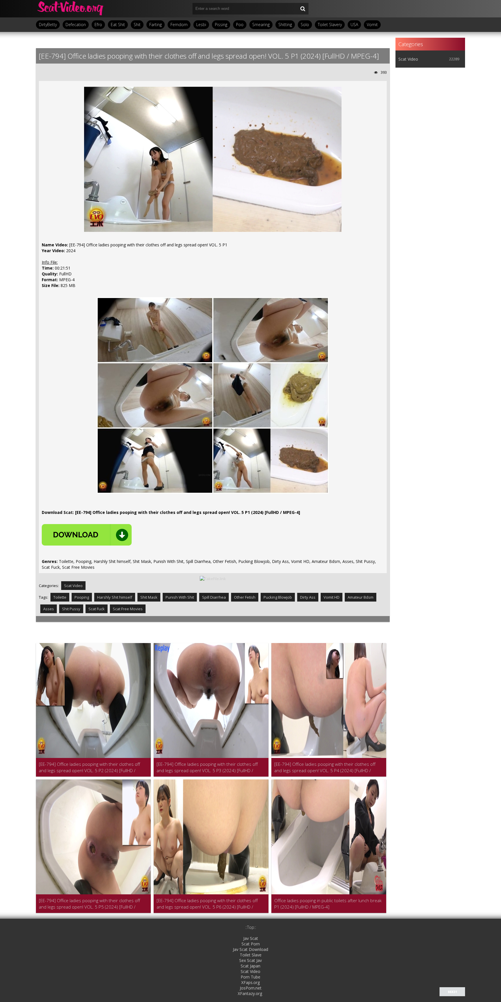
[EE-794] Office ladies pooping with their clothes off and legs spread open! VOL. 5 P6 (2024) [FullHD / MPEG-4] (207, 904)
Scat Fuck (96, 608)
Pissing (221, 24)
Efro (98, 24)
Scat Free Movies (128, 608)
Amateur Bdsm (360, 597)
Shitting (285, 24)
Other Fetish (244, 597)
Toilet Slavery (330, 24)
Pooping (82, 597)
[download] (87, 535)
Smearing (261, 24)
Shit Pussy (71, 608)
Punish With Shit (180, 597)
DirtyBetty (48, 24)
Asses (48, 608)
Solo (305, 24)
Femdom (179, 24)
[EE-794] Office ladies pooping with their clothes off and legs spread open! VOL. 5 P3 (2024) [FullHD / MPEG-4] (207, 767)
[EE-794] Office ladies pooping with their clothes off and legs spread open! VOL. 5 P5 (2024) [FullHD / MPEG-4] (89, 904)
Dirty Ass (307, 597)
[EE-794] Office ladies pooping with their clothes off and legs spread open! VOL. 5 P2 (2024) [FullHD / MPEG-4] (89, 767)
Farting (155, 24)
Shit (137, 24)
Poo (240, 24)
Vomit (372, 24)
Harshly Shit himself (114, 597)
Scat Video (73, 585)
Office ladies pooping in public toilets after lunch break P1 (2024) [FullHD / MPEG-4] (328, 904)
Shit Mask (148, 597)
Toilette (59, 597)
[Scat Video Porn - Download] (71, 8)
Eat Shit (118, 24)
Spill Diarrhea (214, 597)
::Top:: (250, 927)
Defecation (76, 24)
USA (354, 24)
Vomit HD (332, 597)
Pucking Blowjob (278, 597)
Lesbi (201, 24)
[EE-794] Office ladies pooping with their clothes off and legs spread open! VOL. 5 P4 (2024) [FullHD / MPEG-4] (324, 767)
